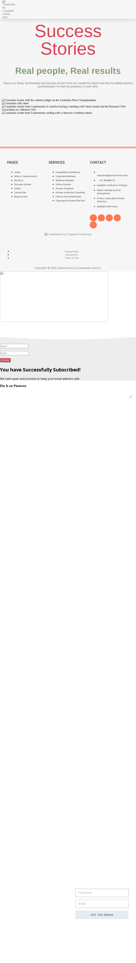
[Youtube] (109, 217)
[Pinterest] (117, 217)
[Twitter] (101, 217)
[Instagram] (93, 224)
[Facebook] (93, 217)
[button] (110, 9)
